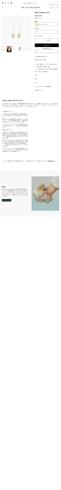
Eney (42, 18)
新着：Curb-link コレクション (30, 3)
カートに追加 (47, 40)
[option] (16, 30)
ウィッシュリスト (56, 1)
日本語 (57, 4)
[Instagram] (5, 3)
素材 (36, 78)
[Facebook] (2, 3)
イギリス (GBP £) (50, 4)
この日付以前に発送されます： (41, 56)
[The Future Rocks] (30, 7)
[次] (42, 3)
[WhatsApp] (8, 3)
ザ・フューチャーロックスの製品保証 (43, 86)
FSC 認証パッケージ (39, 90)
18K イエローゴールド (43, 24)
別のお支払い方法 (47, 48)
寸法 (36, 82)
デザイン (37, 75)
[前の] (19, 3)
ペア (37, 31)
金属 (36, 21)
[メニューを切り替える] (3, 7)
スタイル (37, 28)
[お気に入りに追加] (37, 51)
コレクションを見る (6, 200)
